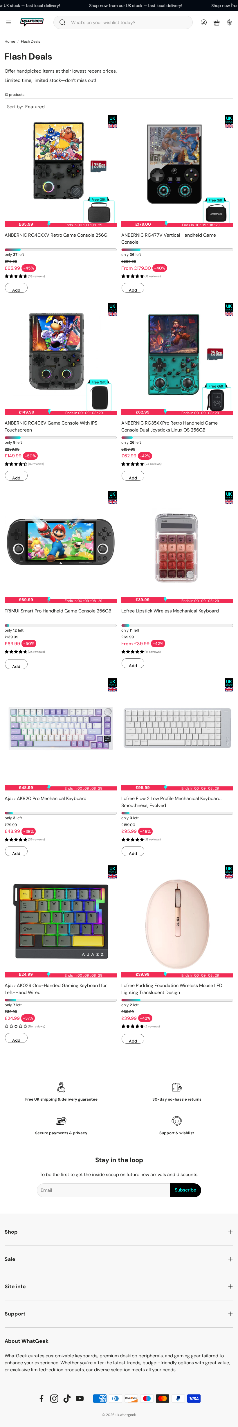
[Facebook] (41, 1398)
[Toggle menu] (9, 22)
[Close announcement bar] (232, 4)
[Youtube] (80, 1398)
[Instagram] (54, 1398)
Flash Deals (30, 41)
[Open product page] (61, 171)
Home (10, 41)
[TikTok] (67, 1398)
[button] (123, 22)
